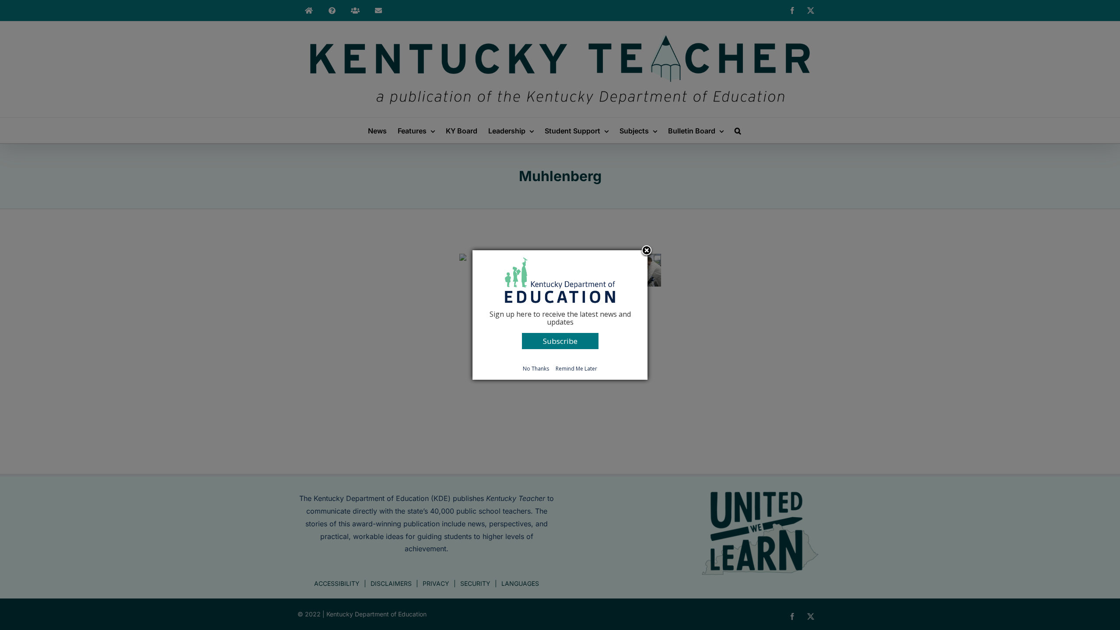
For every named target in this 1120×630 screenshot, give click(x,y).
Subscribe (560, 341)
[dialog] (560, 315)
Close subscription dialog (646, 251)
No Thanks (536, 368)
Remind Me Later (576, 368)
